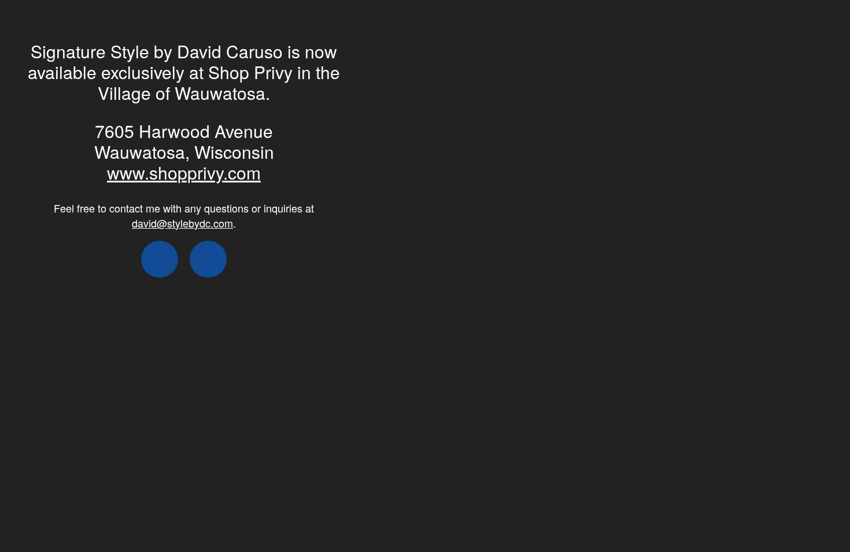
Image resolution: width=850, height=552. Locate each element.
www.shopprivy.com (184, 172)
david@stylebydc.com (182, 222)
